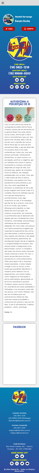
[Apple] (22, 80)
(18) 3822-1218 (19, 67)
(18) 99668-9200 (20, 73)
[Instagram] (17, 87)
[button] (2, 3)
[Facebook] (12, 87)
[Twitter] (22, 87)
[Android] (17, 80)
